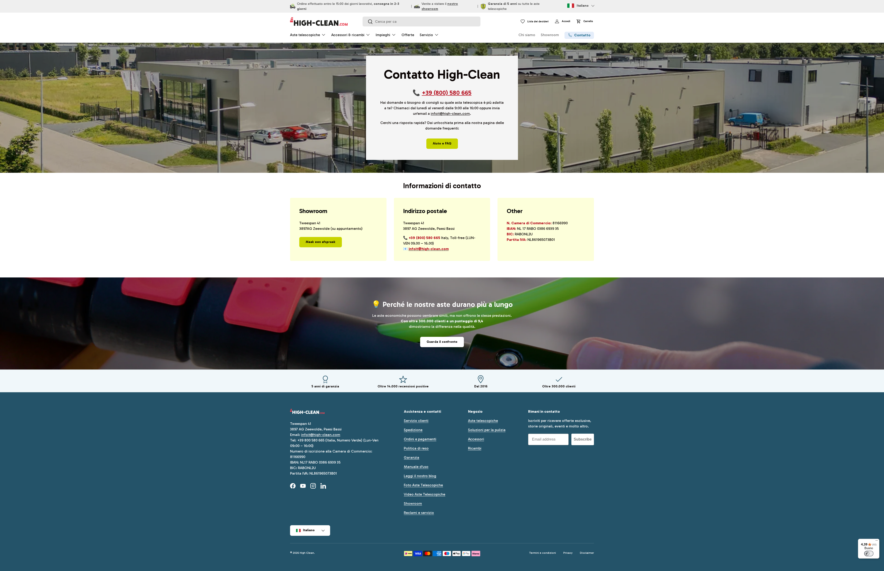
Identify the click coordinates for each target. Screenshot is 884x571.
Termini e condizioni (542, 552)
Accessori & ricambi (347, 35)
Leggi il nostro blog (420, 476)
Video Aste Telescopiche (424, 494)
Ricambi (474, 448)
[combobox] (421, 21)
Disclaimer (587, 552)
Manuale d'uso (416, 466)
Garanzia (411, 457)
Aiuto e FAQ (442, 143)
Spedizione (413, 430)
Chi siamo (526, 35)
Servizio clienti (416, 420)
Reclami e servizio (419, 512)
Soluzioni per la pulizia (487, 430)
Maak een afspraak (320, 242)
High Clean (307, 552)
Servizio (426, 35)
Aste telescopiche (305, 35)
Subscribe (583, 439)
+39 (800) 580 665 (446, 92)
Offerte (407, 35)
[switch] (868, 553)
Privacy (568, 552)
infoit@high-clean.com (450, 113)
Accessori (476, 439)
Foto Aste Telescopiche (423, 485)
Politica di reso (416, 448)
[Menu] (876, 541)
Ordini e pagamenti (420, 439)
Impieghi (383, 35)
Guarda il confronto (442, 342)
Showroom (550, 35)
